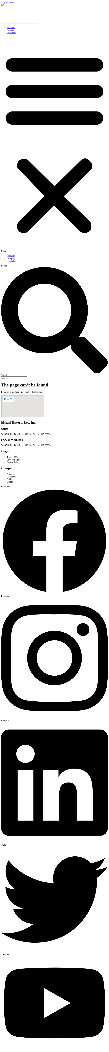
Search (4, 266)
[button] (54, 144)
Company (11, 30)
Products (11, 27)
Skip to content (8, 2)
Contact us (11, 32)
